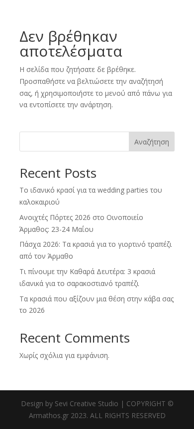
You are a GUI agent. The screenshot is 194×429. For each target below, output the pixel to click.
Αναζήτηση (151, 141)
